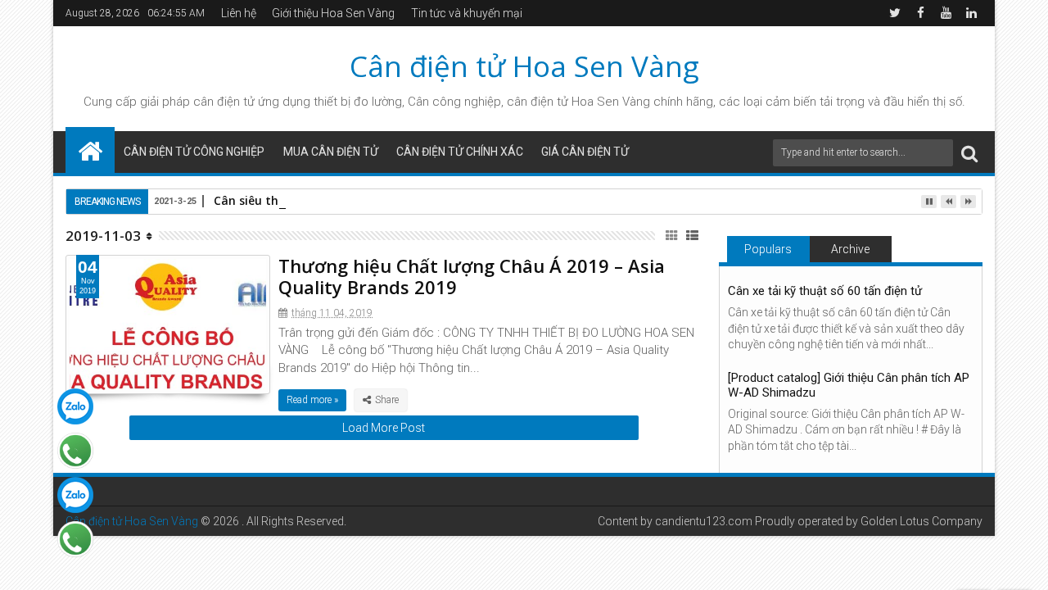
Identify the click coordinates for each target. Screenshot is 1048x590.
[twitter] (894, 13)
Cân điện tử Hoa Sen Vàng (524, 66)
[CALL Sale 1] (75, 451)
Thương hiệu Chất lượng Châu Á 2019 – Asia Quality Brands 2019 (471, 276)
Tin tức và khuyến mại (466, 13)
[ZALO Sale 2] (75, 495)
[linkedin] (971, 13)
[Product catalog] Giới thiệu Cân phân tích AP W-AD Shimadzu (848, 385)
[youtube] (945, 13)
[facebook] (920, 13)
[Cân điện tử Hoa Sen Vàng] (90, 150)
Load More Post (383, 427)
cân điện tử (224, 101)
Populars (768, 249)
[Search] (969, 152)
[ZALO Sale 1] (75, 406)
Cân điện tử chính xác (459, 151)
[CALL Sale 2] (75, 539)
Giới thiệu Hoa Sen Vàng (333, 13)
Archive (850, 249)
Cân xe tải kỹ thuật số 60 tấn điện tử (825, 291)
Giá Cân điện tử (585, 151)
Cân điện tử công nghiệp (194, 151)
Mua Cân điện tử (330, 151)
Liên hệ (238, 13)
